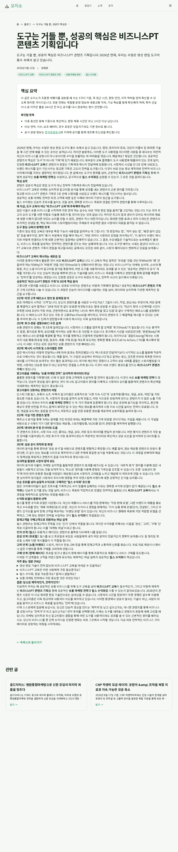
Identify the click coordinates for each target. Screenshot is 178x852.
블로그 (27, 24)
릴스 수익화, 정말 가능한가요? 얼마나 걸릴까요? (48, 574)
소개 (100, 5)
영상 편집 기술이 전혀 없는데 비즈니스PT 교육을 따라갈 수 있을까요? (60, 565)
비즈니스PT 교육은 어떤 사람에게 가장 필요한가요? (50, 570)
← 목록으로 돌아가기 (29, 642)
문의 (110, 5)
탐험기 (88, 5)
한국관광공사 (52, 132)
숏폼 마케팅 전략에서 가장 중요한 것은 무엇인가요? (50, 578)
